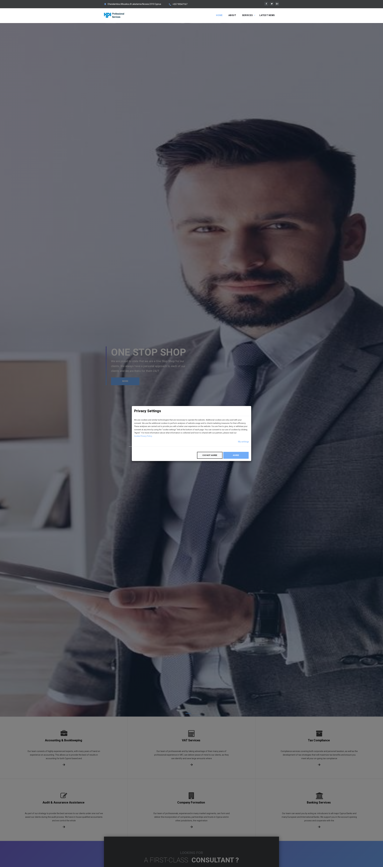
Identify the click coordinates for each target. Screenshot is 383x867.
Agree (236, 455)
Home (219, 15)
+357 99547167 (179, 4)
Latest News (267, 15)
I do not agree (209, 455)
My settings (243, 441)
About (232, 15)
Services (247, 15)
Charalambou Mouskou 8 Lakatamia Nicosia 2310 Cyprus (134, 4)
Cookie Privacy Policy (143, 436)
